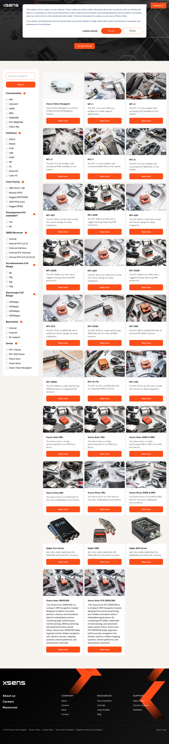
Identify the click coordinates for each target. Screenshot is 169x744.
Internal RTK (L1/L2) (18, 243)
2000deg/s (14, 315)
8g (10, 272)
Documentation (104, 701)
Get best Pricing (84, 46)
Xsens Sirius (15, 363)
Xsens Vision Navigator (20, 367)
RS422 (12, 143)
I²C (10, 166)
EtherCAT (13, 171)
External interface (17, 248)
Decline (133, 31)
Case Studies (103, 709)
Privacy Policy (35, 730)
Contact (65, 714)
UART (12, 157)
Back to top (161, 730)
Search (21, 84)
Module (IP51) (15, 192)
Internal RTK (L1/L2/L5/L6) (22, 257)
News (63, 709)
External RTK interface (20, 252)
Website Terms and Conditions (89, 730)
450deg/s (14, 306)
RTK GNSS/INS (16, 122)
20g (11, 286)
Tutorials (101, 705)
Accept (111, 31)
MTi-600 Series (17, 354)
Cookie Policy (48, 730)
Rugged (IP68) (16, 206)
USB (11, 153)
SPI (10, 162)
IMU (11, 99)
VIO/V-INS (14, 126)
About (64, 701)
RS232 (12, 139)
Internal (13, 239)
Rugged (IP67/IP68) (18, 197)
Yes (11, 221)
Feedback (137, 709)
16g (10, 281)
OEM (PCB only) (17, 201)
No (10, 226)
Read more (63, 121)
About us (9, 695)
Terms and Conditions (65, 730)
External (13, 332)
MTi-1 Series (15, 349)
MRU (11, 113)
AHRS (12, 108)
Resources (10, 707)
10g (10, 277)
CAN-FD (13, 175)
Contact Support (141, 705)
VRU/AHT (13, 104)
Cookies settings (90, 31)
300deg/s (14, 302)
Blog (99, 714)
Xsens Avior (15, 358)
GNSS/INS (14, 117)
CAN (11, 148)
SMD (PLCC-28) (17, 188)
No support (14, 337)
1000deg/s (14, 311)
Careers (8, 701)
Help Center (138, 701)
